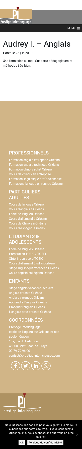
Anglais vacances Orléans (27, 297)
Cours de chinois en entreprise (30, 174)
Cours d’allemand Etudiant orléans (32, 263)
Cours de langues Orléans (27, 204)
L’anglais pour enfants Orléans (30, 312)
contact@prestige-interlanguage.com (34, 355)
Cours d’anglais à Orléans (26, 209)
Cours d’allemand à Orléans (28, 218)
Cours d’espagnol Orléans (27, 228)
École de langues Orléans (26, 214)
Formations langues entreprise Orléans (36, 183)
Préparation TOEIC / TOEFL (28, 254)
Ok (21, 442)
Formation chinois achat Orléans (31, 169)
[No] (77, 435)
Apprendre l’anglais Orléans (28, 302)
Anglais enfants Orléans (25, 293)
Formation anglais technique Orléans (34, 164)
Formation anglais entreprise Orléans (34, 160)
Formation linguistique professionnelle (35, 179)
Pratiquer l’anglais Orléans (27, 307)
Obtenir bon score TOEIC (26, 258)
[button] (71, 28)
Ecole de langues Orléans (26, 249)
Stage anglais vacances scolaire (31, 288)
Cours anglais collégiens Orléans (31, 273)
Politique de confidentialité (45, 442)
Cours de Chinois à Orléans (27, 223)
